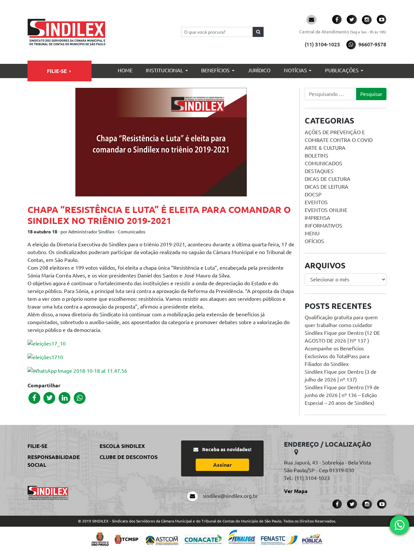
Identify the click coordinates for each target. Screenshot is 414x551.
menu (312, 233)
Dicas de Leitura (326, 187)
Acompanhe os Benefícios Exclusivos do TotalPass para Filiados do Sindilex (337, 356)
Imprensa (317, 218)
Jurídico (259, 70)
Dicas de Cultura (327, 179)
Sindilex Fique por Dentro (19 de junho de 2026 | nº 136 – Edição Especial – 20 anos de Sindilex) (342, 395)
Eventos (316, 202)
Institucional (164, 70)
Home (125, 70)
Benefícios (215, 70)
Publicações (342, 70)
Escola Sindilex (122, 446)
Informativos (323, 226)
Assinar (222, 465)
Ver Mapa (296, 491)
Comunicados (323, 163)
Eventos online (326, 210)
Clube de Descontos (129, 457)
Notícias (295, 70)
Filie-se (57, 71)
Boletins (316, 155)
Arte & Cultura (325, 148)
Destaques (319, 171)
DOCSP (313, 194)
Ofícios (314, 241)
